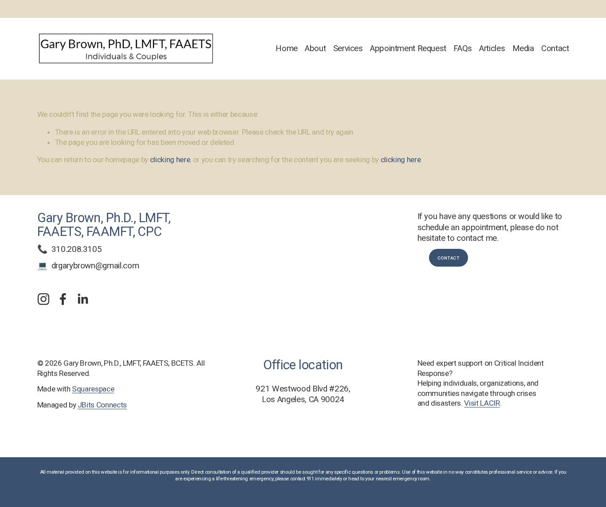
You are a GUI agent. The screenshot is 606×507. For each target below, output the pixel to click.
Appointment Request (408, 48)
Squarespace (93, 388)
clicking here (170, 159)
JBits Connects (102, 404)
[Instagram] (43, 299)
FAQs (462, 48)
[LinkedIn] (82, 299)
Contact (555, 48)
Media (523, 48)
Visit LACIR (482, 403)
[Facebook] (63, 299)
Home (286, 48)
